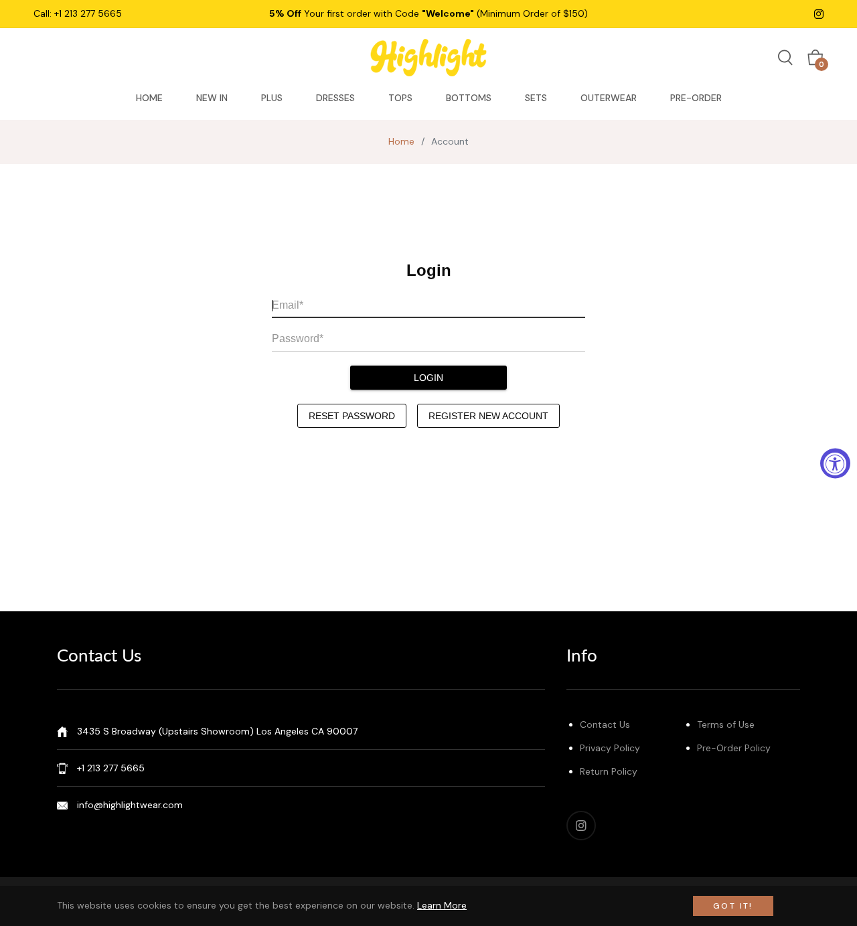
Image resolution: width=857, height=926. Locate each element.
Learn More (442, 905)
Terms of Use (726, 724)
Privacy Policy (610, 748)
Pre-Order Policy (734, 748)
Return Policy (608, 771)
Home (401, 141)
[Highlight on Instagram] (819, 13)
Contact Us (605, 724)
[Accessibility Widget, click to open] (835, 463)
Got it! (733, 906)
